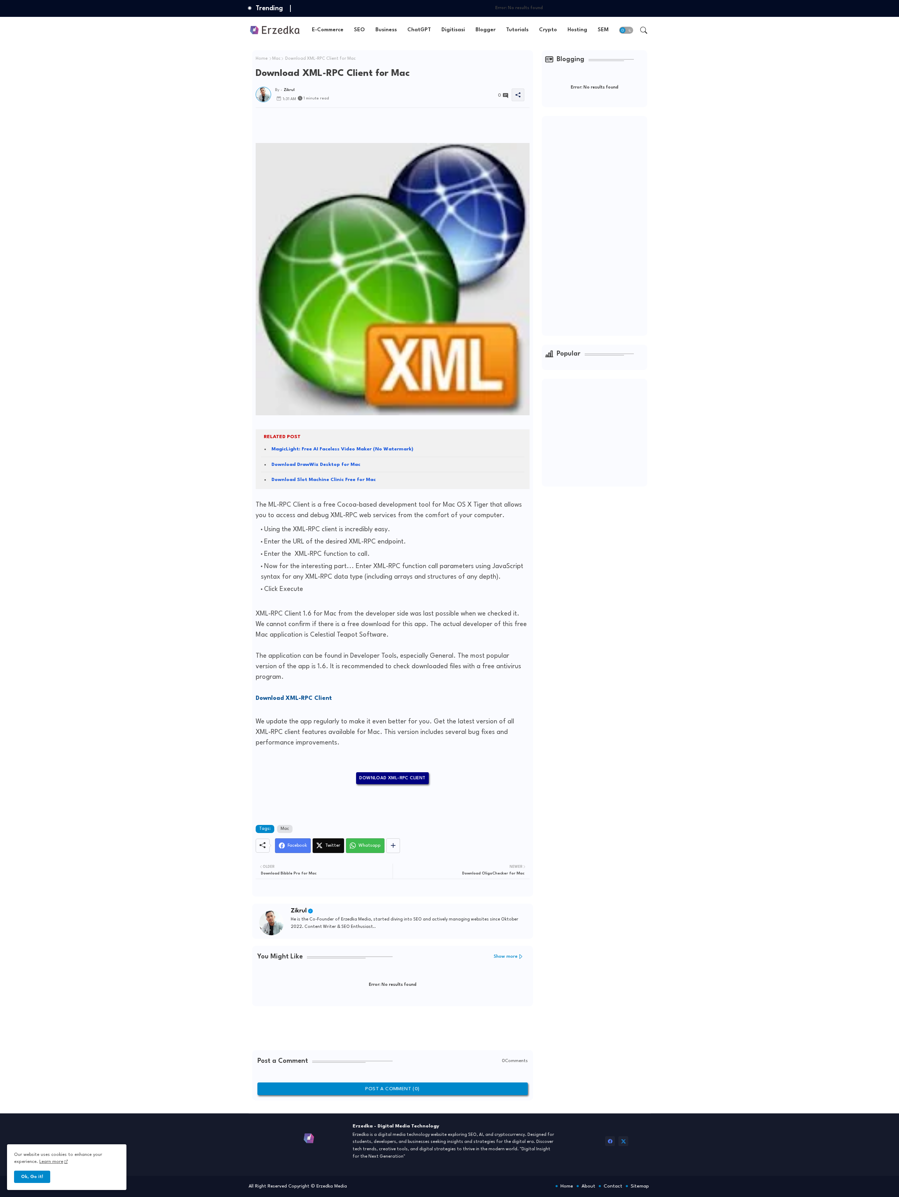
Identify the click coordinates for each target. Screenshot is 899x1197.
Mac (276, 59)
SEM (603, 30)
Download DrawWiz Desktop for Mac (315, 464)
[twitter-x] (623, 1141)
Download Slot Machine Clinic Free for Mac (323, 479)
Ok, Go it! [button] (32, 1177)
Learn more (51, 1161)
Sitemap (640, 1186)
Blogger (485, 30)
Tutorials (517, 30)
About (588, 1186)
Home (262, 59)
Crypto (548, 30)
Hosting (577, 30)
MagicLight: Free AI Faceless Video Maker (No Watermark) (342, 449)
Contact (613, 1186)
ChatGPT (419, 30)
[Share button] (393, 845)
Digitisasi (453, 30)
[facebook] (610, 1141)
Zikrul (299, 911)
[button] (626, 30)
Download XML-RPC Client (392, 778)
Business (386, 30)
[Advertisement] (383, 123)
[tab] (328, 30)
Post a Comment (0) (392, 1088)
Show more (506, 956)
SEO (359, 30)
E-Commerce (327, 30)
